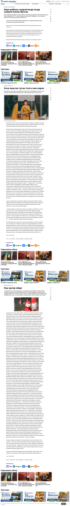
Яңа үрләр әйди (35, 3)
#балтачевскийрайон (20, 238)
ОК (60, 1)
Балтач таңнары (8, 1)
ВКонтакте (53, 1)
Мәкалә (3, 4)
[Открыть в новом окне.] (9, 45)
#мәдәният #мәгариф (28, 238)
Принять (63, 503)
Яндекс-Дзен (64, 1)
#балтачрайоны (12, 238)
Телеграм (58, 1)
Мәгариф (6, 85)
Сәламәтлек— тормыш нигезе (55, 3)
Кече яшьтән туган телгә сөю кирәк (22, 3)
